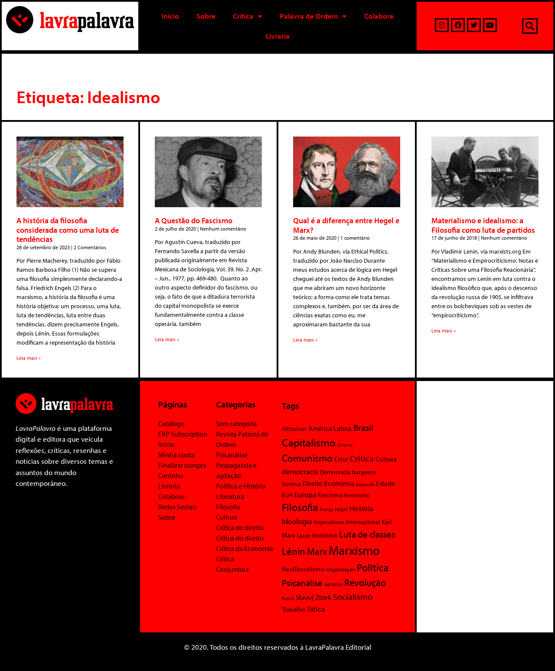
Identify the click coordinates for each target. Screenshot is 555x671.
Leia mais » (28, 358)
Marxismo (354, 550)
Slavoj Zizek (313, 597)
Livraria (278, 35)
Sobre (205, 15)
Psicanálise (232, 454)
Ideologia (297, 521)
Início (170, 15)
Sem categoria (236, 423)
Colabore (379, 15)
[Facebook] (458, 25)
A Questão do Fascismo (193, 220)
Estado (385, 483)
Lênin (293, 551)
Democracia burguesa (348, 472)
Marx (317, 551)
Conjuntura (232, 569)
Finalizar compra (182, 465)
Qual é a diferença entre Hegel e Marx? (346, 225)
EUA (287, 495)
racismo (333, 583)
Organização (340, 569)
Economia (339, 483)
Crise (341, 459)
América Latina (330, 428)
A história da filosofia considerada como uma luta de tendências (67, 229)
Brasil (363, 427)
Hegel (341, 509)
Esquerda (365, 484)
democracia (300, 471)
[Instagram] (442, 25)
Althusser (294, 429)
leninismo (324, 535)
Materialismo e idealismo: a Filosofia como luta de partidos (483, 225)
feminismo (356, 495)
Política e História (241, 486)
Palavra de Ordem (309, 15)
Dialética (291, 484)
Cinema (345, 445)
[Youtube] (490, 25)
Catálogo (171, 423)
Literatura (230, 496)
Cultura (226, 517)
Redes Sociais (177, 506)
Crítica (243, 15)
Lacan (303, 535)
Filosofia (228, 506)
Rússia (288, 598)
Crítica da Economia (244, 548)
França (326, 509)
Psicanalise (302, 582)
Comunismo (307, 458)
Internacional (363, 522)
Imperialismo (329, 521)
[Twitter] (474, 25)
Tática (316, 608)
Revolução (365, 583)
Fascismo (330, 495)
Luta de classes (367, 534)
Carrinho (170, 475)
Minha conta (176, 454)
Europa (305, 494)
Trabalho (293, 609)
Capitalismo (309, 442)
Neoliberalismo (303, 569)
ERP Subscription (182, 434)
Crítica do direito (240, 527)
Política (373, 567)
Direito (313, 483)
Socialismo (352, 596)
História (361, 508)
